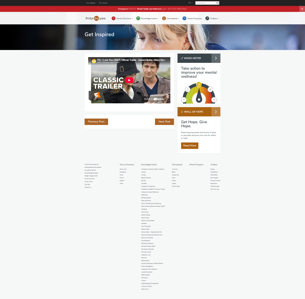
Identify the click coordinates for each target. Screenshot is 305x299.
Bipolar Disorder (146, 177)
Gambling (144, 209)
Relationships (145, 260)
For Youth (103, 3)
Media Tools (144, 289)
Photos (174, 180)
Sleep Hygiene (145, 275)
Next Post (164, 121)
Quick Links (123, 169)
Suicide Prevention (146, 272)
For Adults (90, 3)
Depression (144, 195)
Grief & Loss (144, 212)
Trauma (143, 280)
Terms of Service (89, 178)
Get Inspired (172, 19)
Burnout (143, 180)
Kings (121, 175)
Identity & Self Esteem (147, 220)
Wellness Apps (215, 186)
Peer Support (214, 177)
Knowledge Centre (149, 19)
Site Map (87, 184)
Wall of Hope (176, 186)
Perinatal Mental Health (148, 246)
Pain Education (145, 240)
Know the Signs (145, 226)
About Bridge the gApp (91, 173)
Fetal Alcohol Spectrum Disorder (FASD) (153, 206)
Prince (121, 177)
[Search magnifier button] (217, 3)
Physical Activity (146, 252)
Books (173, 172)
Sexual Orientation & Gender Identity (152, 263)
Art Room (175, 169)
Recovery (144, 257)
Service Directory (124, 19)
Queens (122, 180)
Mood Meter (214, 175)
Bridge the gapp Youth (91, 176)
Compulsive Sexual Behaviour (150, 192)
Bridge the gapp (96, 18)
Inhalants (144, 223)
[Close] (302, 9)
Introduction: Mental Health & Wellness (152, 169)
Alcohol (143, 172)
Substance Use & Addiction (149, 269)
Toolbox (213, 19)
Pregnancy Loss (145, 255)
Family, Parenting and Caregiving (151, 203)
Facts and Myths (146, 200)
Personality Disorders (147, 249)
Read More (189, 145)
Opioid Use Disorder (147, 237)
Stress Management (147, 266)
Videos (174, 183)
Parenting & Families (147, 243)
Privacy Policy (89, 181)
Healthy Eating (145, 215)
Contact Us (88, 187)
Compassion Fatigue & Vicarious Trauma (153, 189)
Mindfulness (214, 172)
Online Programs (194, 19)
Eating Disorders (146, 197)
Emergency (123, 172)
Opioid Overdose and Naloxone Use (151, 235)
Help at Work (145, 217)
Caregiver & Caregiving (148, 186)
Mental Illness (145, 229)
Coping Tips (175, 175)
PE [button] (189, 3)
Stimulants (144, 277)
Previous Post (96, 121)
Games (213, 169)
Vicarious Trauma (146, 286)
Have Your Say (215, 189)
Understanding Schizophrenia (150, 283)
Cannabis (144, 183)
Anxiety (143, 175)
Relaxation (214, 183)
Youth (121, 183)
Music (173, 177)
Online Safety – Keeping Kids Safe (151, 232)
